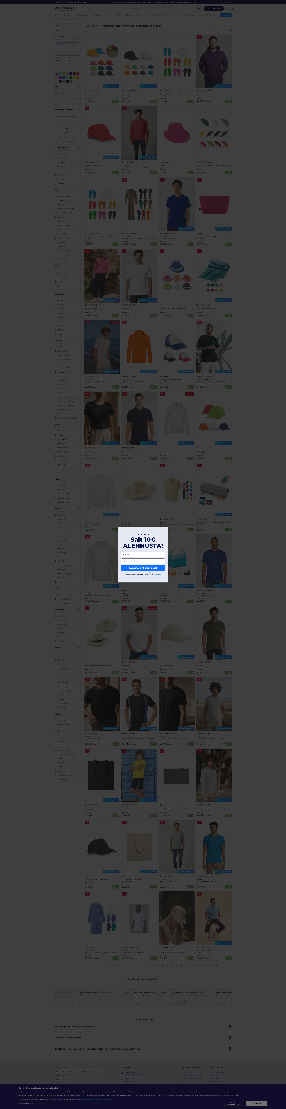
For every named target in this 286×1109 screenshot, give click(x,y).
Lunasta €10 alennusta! (143, 568)
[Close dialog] (165, 529)
